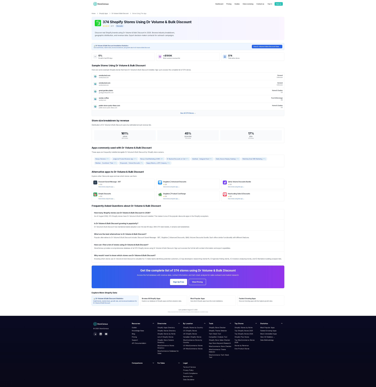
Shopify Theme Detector (218, 331)
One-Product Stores (242, 349)
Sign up (278, 4)
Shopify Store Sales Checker (219, 340)
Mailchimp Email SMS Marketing (254, 159)
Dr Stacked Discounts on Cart (178, 159)
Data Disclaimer (188, 380)
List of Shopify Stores (165, 337)
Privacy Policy (188, 370)
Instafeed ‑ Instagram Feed (202, 159)
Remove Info (188, 376)
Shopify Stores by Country (193, 328)
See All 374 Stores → (188, 113)
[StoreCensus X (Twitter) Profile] (95, 334)
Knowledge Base (138, 331)
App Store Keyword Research (220, 343)
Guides (237, 4)
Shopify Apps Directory (166, 328)
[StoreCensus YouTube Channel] (106, 334)
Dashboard (219, 4)
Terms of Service (189, 367)
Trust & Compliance (190, 373)
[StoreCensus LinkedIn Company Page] (101, 334)
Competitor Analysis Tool (218, 337)
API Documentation (139, 343)
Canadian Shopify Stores (192, 337)
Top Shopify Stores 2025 (244, 331)
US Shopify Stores (190, 331)
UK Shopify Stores (190, 334)
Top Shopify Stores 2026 (244, 334)
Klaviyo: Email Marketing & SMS (152, 159)
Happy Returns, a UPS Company (158, 163)
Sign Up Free (178, 282)
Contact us (260, 4)
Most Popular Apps (267, 328)
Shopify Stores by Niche (166, 334)
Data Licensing (248, 4)
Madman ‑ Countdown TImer (106, 163)
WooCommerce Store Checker (220, 346)
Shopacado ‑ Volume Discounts (131, 163)
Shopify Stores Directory (166, 331)
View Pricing (197, 282)
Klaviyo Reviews (102, 159)
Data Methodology (267, 340)
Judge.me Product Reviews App (125, 159)
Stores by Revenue (242, 346)
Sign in (270, 4)
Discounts (120, 26)
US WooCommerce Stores (193, 346)
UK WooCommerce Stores (193, 349)
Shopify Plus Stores (242, 337)
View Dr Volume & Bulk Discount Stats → (267, 46)
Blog (133, 334)
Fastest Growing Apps (268, 331)
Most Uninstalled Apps (268, 334)
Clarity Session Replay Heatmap (227, 159)
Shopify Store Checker (217, 328)
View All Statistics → (267, 337)
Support (135, 340)
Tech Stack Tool (215, 334)
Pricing (228, 4)
